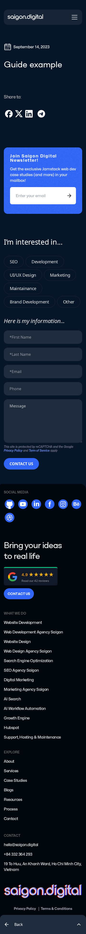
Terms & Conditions (56, 908)
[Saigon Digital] (25, 17)
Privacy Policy (25, 908)
